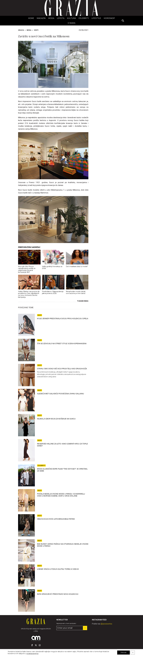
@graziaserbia (106, 624)
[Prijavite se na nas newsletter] (85, 628)
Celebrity (84, 18)
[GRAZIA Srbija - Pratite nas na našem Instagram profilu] (40, 645)
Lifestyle (96, 18)
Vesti (36, 30)
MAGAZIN (41, 18)
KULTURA (71, 18)
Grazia (21, 30)
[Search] (123, 21)
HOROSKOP (109, 18)
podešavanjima (32, 654)
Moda (51, 18)
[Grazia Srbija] (71, 8)
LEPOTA (60, 18)
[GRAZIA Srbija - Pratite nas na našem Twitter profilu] (36, 645)
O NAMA (71, 23)
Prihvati (123, 653)
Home (31, 18)
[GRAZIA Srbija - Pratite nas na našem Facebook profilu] (32, 645)
